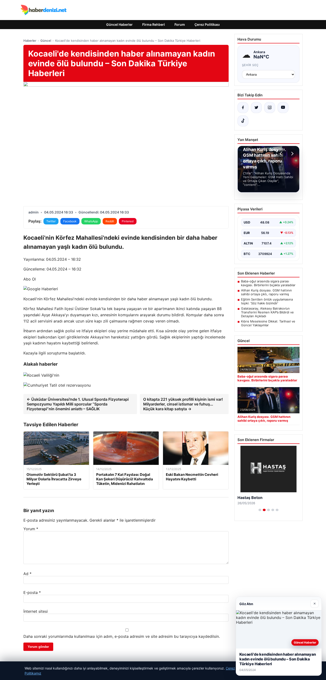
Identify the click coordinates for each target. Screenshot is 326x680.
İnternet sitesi (35, 611)
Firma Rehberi (153, 24)
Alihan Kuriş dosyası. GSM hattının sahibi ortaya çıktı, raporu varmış (266, 292)
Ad (27, 573)
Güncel (45, 40)
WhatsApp (91, 221)
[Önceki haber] (282, 154)
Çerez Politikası (207, 24)
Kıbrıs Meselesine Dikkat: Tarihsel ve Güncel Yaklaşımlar (268, 323)
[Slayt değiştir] (259, 510)
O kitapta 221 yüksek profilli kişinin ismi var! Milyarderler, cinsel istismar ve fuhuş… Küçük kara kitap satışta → (183, 404)
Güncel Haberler (119, 24)
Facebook (70, 221)
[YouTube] (283, 107)
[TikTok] (242, 120)
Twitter (51, 221)
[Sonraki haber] (292, 154)
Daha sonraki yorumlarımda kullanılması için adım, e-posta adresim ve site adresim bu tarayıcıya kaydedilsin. (121, 636)
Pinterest (128, 221)
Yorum (30, 528)
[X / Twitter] (256, 107)
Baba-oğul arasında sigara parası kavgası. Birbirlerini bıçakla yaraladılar (268, 283)
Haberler (29, 40)
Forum (179, 24)
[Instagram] (269, 107)
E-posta (32, 592)
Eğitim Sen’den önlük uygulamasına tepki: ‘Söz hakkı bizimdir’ (267, 301)
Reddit (109, 221)
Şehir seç (250, 65)
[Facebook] (242, 107)
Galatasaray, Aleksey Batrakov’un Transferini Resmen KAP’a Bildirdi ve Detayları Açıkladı (267, 312)
